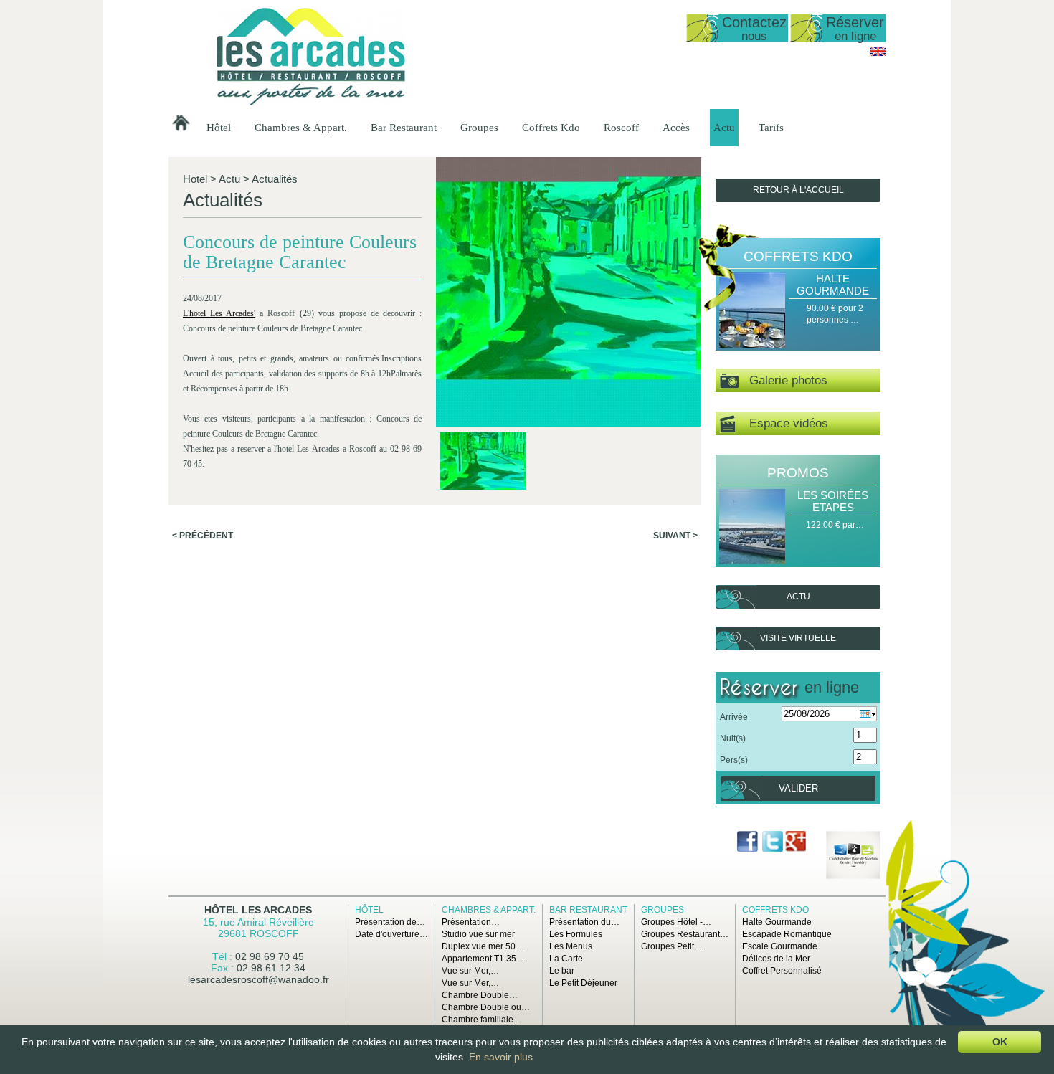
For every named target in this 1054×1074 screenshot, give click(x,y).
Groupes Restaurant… (684, 934)
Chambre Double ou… (486, 1007)
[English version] (878, 53)
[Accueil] (311, 103)
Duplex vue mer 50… (483, 946)
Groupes (479, 127)
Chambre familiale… (482, 1019)
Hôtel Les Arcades (258, 910)
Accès (676, 127)
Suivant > (675, 536)
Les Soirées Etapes (832, 501)
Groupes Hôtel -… (676, 922)
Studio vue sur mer (478, 934)
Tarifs (771, 127)
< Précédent (202, 536)
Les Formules (575, 934)
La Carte (566, 959)
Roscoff (621, 127)
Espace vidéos (781, 423)
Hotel (195, 179)
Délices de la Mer (776, 959)
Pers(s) (734, 760)
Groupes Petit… (672, 946)
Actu (724, 127)
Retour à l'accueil (798, 190)
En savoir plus (501, 1057)
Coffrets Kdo (551, 127)
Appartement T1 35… (483, 959)
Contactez (754, 28)
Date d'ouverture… (391, 934)
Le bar (561, 971)
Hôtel (218, 127)
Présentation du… (584, 922)
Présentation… (471, 922)
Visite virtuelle (798, 638)
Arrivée (734, 717)
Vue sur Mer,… (470, 971)
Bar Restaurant (404, 127)
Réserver (855, 28)
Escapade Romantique (787, 934)
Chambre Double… (480, 995)
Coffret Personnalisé (782, 971)
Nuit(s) (733, 738)
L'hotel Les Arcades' (219, 313)
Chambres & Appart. (301, 127)
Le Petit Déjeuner (583, 983)
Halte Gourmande (833, 284)
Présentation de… (390, 922)
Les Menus (570, 946)
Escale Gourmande (779, 946)
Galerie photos (783, 380)
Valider (798, 788)
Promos (798, 472)
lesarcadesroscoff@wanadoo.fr (258, 979)
